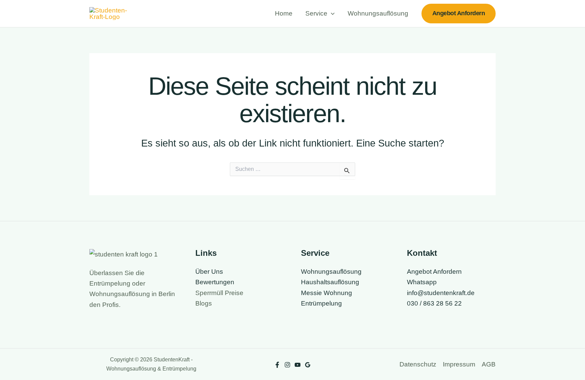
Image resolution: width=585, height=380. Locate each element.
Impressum (459, 364)
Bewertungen (214, 282)
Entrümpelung (321, 303)
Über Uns (209, 271)
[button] (330, 13)
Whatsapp (422, 282)
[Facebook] (277, 365)
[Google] (308, 365)
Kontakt (422, 253)
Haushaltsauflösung (330, 282)
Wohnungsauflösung (378, 13)
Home (283, 13)
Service (316, 13)
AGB (489, 364)
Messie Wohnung (326, 292)
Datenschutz (417, 364)
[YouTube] (298, 365)
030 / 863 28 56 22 (434, 303)
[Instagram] (287, 365)
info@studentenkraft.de (441, 292)
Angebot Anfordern (434, 271)
